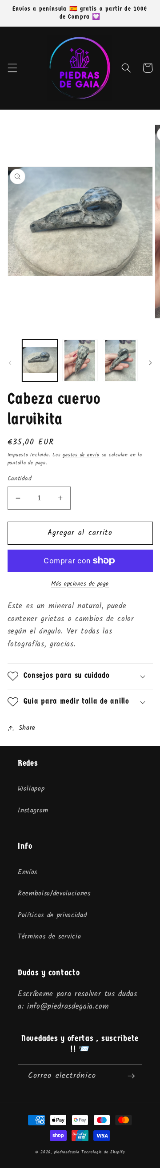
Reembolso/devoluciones (54, 893)
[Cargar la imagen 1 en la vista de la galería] (40, 360)
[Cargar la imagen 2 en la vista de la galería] (80, 360)
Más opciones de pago (80, 584)
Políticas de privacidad (52, 915)
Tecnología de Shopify (102, 1152)
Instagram (33, 810)
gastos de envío (81, 455)
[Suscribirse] (131, 1076)
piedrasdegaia (67, 1152)
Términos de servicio (49, 936)
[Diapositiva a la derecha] (150, 363)
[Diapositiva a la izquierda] (10, 363)
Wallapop (31, 789)
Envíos (27, 872)
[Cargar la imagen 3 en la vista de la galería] (120, 360)
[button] (12, 68)
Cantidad (20, 479)
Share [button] (27, 728)
